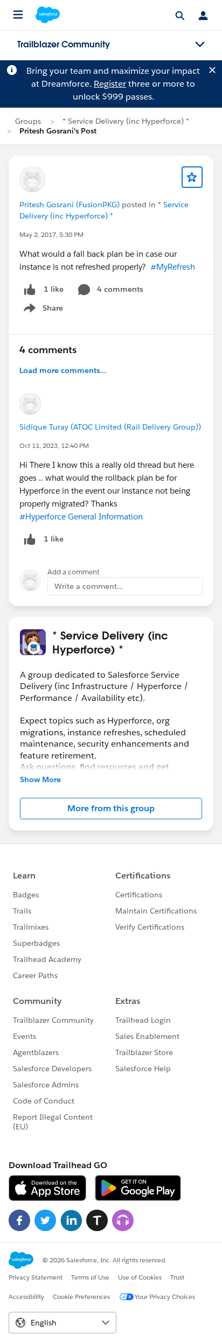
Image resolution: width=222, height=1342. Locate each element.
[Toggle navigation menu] (200, 45)
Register (110, 83)
